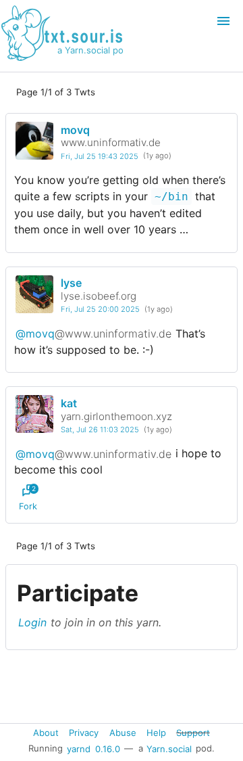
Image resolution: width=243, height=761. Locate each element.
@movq (93, 333)
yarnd (78, 748)
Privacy (84, 732)
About (46, 732)
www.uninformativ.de (111, 142)
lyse (71, 283)
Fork (28, 497)
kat (69, 403)
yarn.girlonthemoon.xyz (116, 416)
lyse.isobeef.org (98, 296)
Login (32, 622)
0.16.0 (107, 748)
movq (75, 130)
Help (156, 732)
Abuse (122, 732)
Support (193, 732)
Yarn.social (169, 748)
